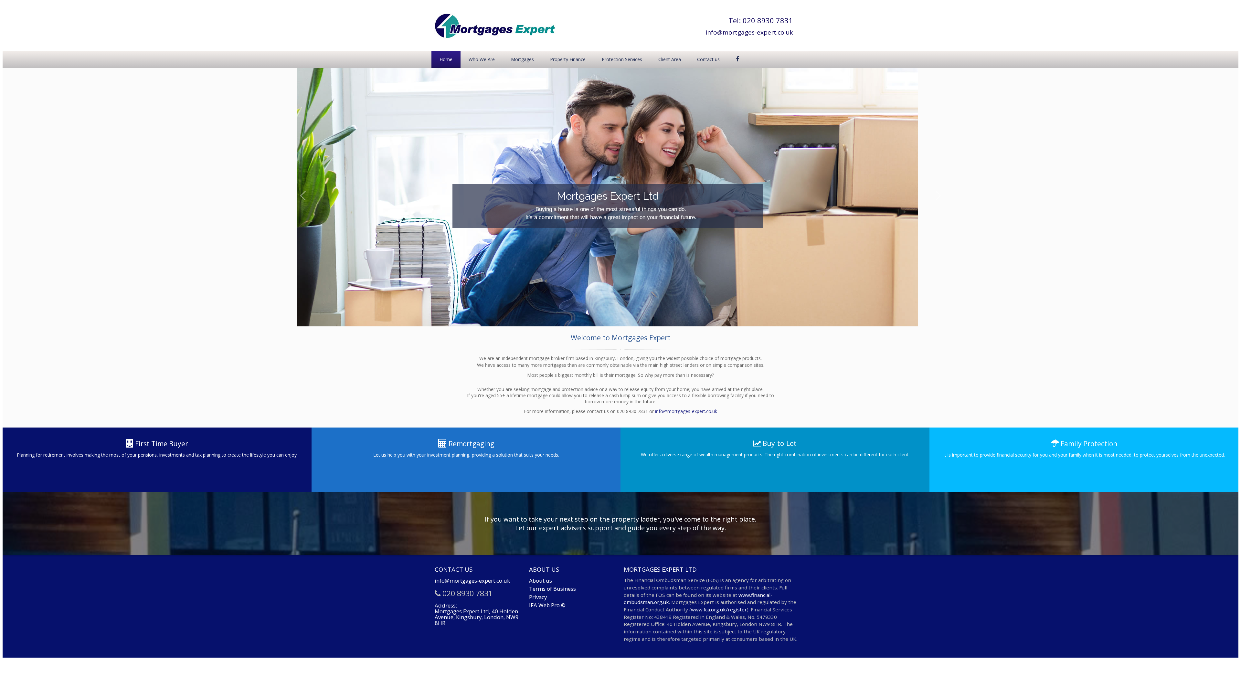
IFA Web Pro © (547, 605)
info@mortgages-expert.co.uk (749, 32)
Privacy (538, 597)
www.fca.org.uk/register (719, 609)
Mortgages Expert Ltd (386, 196)
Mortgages (522, 59)
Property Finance (568, 59)
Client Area (669, 59)
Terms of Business (552, 588)
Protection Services (622, 59)
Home (446, 59)
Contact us (708, 59)
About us (540, 580)
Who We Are (482, 59)
